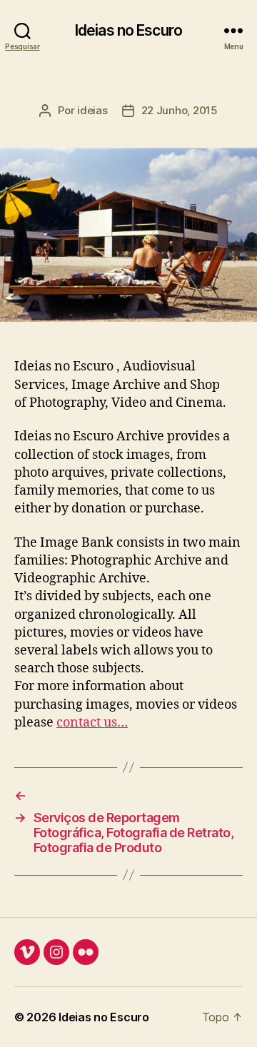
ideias (92, 110)
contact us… (92, 722)
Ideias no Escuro (128, 30)
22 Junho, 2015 (179, 110)
